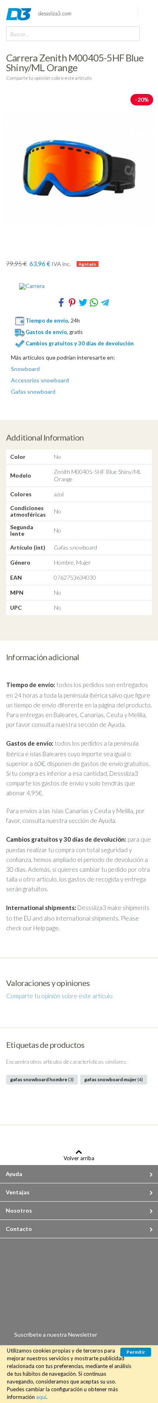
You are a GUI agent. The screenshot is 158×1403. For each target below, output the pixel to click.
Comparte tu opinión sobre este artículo (49, 78)
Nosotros (19, 1210)
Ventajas (18, 1192)
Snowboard (25, 369)
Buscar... (19, 34)
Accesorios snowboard (40, 380)
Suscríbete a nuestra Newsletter (55, 1334)
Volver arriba (79, 1158)
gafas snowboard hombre (42, 1079)
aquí (41, 1397)
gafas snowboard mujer (113, 1079)
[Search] (132, 33)
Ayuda (14, 1173)
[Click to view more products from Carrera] (79, 286)
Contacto (19, 1228)
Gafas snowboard (33, 392)
